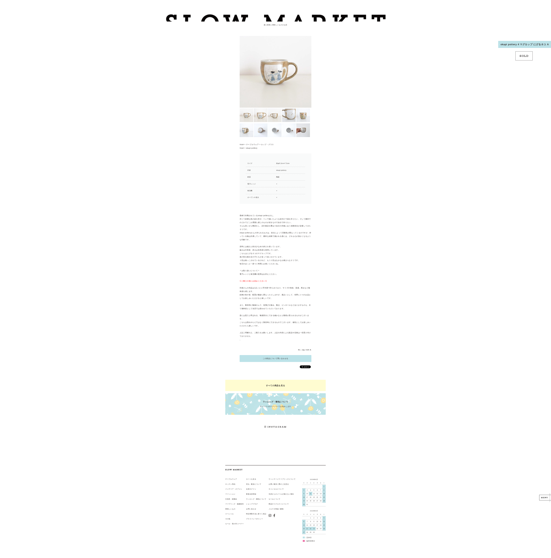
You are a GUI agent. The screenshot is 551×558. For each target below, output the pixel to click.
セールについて (274, 499)
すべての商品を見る (275, 385)
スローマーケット (275, 18)
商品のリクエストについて (279, 504)
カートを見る (251, 479)
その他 (227, 519)
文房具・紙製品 (231, 499)
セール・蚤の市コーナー (234, 524)
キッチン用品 (230, 484)
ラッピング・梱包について (256, 499)
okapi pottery (251, 148)
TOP (242, 144)
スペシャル (229, 514)
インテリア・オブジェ (233, 489)
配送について (256, 484)
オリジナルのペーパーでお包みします (275, 404)
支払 (247, 484)
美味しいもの (230, 509)
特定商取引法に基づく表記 (256, 514)
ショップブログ (252, 504)
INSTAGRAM (277, 426)
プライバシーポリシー (254, 519)
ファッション (230, 494)
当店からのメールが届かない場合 (281, 494)
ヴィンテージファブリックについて (282, 479)
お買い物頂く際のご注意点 (279, 484)
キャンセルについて (276, 489)
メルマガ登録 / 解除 (276, 509)
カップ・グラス (267, 145)
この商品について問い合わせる (275, 359)
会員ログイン (251, 489)
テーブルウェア (252, 145)
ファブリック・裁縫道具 (234, 504)
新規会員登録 (251, 494)
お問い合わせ (251, 509)
